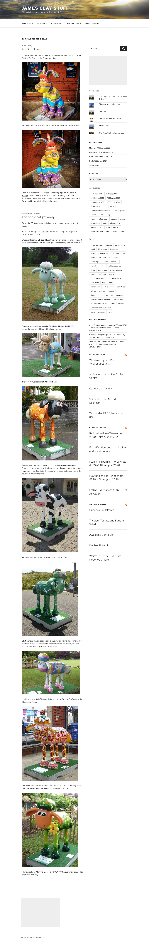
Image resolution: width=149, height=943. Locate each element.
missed (44, 231)
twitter (112, 303)
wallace (121, 303)
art (106, 206)
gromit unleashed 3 (114, 278)
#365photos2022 (97, 198)
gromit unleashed (97, 278)
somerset (109, 295)
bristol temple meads (98, 257)
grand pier (102, 274)
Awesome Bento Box (101, 534)
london (110, 283)
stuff (108, 227)
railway (93, 291)
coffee (102, 266)
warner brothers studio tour (101, 308)
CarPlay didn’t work (100, 388)
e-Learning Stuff (97, 428)
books (112, 206)
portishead (121, 287)
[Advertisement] (108, 70)
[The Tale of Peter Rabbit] (51, 376)
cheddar (105, 262)
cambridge (95, 262)
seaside (111, 291)
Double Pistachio (99, 545)
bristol (93, 253)
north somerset (108, 287)
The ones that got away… (39, 217)
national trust (95, 223)
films (115, 211)
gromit (111, 274)
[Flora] (50, 635)
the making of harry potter (100, 299)
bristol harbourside (118, 253)
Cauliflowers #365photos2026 (100, 156)
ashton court (120, 245)
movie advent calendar (99, 219)
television (116, 227)
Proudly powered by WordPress (33, 937)
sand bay (102, 291)
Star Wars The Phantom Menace (111, 133)
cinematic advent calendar (100, 211)
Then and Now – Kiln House (109, 104)
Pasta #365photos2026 (98, 161)
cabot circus (113, 257)
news (105, 223)
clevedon (94, 266)
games (122, 211)
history (93, 215)
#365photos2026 (113, 198)
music (122, 219)
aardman (108, 245)
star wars (119, 295)
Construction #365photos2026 (101, 152)
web (122, 231)
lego (109, 215)
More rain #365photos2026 (99, 148)
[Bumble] (50, 321)
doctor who (102, 270)
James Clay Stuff (45, 8)
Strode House (94, 165)
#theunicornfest (96, 245)
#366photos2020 (97, 202)
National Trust (56, 23)
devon (93, 270)
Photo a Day (26, 23)
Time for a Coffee (97, 505)
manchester (95, 287)
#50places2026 (112, 194)
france (93, 274)
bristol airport (103, 253)
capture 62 (71, 223)
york (110, 312)
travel (115, 231)
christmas (114, 262)
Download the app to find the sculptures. (39, 201)
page (50, 198)
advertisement (96, 206)
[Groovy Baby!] (50, 460)
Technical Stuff (97, 355)
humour (101, 215)
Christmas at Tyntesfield (105, 337)
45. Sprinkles (31, 49)
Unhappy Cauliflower (101, 509)
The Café (102, 111)
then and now (118, 299)
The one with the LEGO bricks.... (111, 118)
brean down (114, 249)
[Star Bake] (50, 780)
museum (114, 219)
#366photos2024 (113, 202)
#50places (41, 23)
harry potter (95, 283)
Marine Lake (104, 126)
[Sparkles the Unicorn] (51, 694)
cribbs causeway (114, 266)
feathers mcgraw (116, 270)
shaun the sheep (97, 295)
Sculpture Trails (73, 23)
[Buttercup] (50, 552)
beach (93, 249)
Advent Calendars (92, 23)
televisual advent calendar (100, 231)
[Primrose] (50, 866)
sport (101, 227)
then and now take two (99, 303)
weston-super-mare (98, 312)
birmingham (102, 249)
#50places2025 (97, 194)
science (93, 227)
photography (115, 223)
